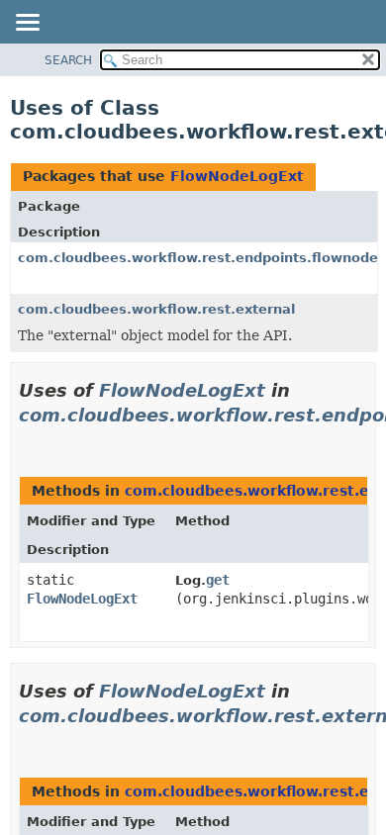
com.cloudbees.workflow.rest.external (156, 309)
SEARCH (68, 60)
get (218, 580)
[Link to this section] (27, 439)
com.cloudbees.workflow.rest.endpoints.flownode (198, 257)
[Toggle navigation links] (27, 24)
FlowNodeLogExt (237, 176)
